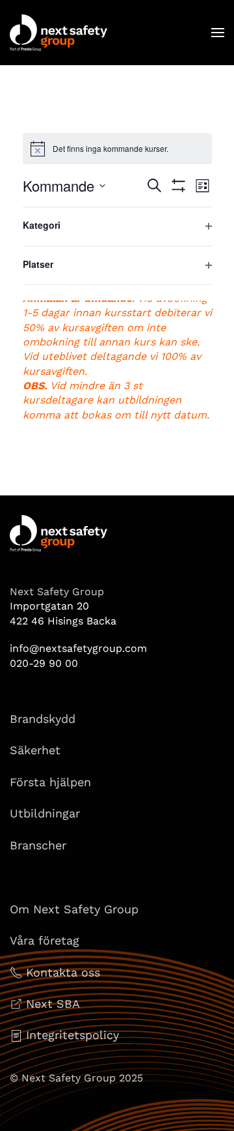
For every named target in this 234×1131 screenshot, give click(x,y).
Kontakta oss (63, 972)
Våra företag (44, 940)
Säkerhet (35, 750)
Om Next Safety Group (74, 909)
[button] (217, 32)
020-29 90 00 (44, 663)
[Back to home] (58, 32)
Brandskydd (42, 719)
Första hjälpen (50, 782)
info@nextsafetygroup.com (78, 648)
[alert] (117, 148)
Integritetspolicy (72, 1035)
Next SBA (53, 1003)
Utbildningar (45, 813)
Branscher (38, 845)
